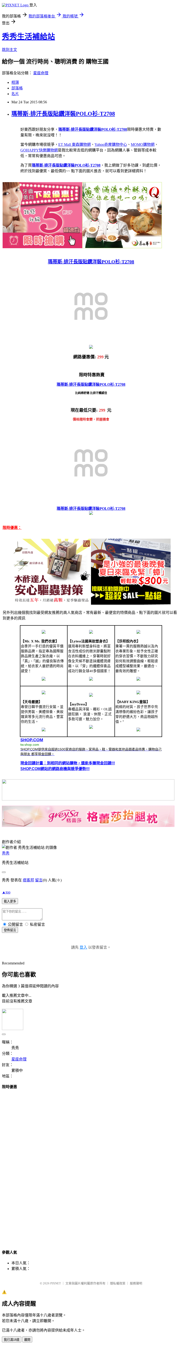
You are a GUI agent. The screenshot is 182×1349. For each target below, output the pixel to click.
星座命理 (40, 73)
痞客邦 (28, 880)
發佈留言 (10, 930)
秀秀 (5, 853)
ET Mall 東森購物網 (74, 144)
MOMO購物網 (143, 144)
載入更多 (10, 901)
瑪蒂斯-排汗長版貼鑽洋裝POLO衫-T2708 (63, 114)
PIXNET (55, 1283)
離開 (27, 1339)
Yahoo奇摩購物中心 (111, 144)
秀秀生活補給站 (28, 36)
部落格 (17, 88)
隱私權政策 (117, 1283)
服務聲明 (136, 1283)
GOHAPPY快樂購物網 (39, 150)
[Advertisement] (91, 1165)
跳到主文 (9, 50)
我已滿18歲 (11, 1339)
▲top (6, 892)
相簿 (15, 82)
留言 (39, 880)
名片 (15, 94)
